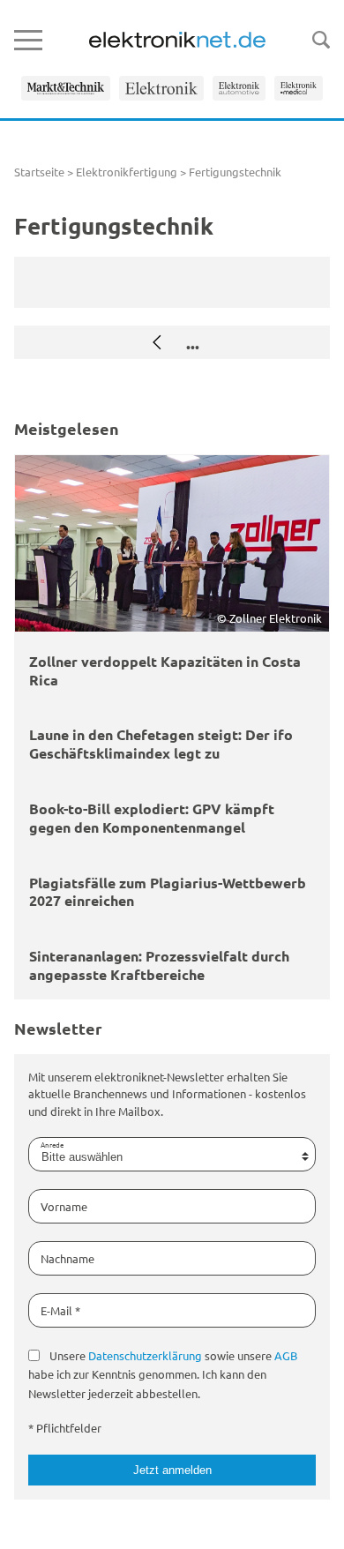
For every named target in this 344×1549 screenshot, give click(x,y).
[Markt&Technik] (65, 88)
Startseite (39, 171)
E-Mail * (60, 1310)
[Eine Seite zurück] (157, 342)
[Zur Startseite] (177, 40)
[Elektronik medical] (298, 88)
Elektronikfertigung (126, 171)
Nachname (67, 1258)
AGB (285, 1355)
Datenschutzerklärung (145, 1355)
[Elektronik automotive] (239, 88)
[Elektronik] (161, 88)
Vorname (64, 1206)
